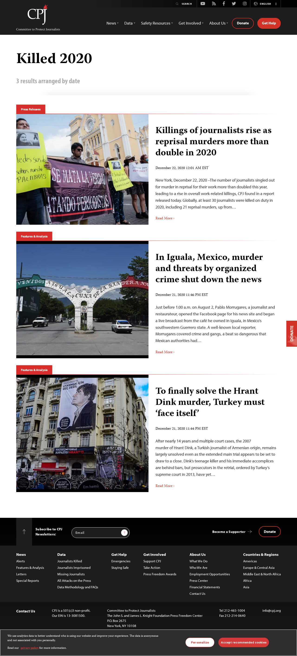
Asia (246, 587)
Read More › (164, 219)
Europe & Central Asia (258, 567)
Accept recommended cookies (243, 642)
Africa (247, 580)
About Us (198, 554)
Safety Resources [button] (155, 23)
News (21, 554)
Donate (243, 23)
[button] (276, 3)
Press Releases (31, 109)
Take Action (151, 567)
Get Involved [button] (190, 23)
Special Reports (27, 580)
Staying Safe (120, 567)
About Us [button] (217, 23)
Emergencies (120, 561)
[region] (148, 642)
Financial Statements (205, 587)
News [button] (111, 23)
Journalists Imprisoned (73, 567)
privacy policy (30, 648)
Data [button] (128, 23)
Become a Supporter (228, 531)
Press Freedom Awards (159, 574)
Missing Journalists (71, 574)
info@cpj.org (271, 610)
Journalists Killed (69, 561)
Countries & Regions (260, 554)
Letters (21, 574)
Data (61, 554)
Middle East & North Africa (262, 574)
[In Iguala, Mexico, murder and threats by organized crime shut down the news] (214, 299)
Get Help (269, 23)
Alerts (20, 561)
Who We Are (198, 567)
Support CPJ (152, 561)
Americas (250, 561)
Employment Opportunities (210, 574)
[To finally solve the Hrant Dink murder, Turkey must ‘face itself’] (214, 433)
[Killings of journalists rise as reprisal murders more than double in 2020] (214, 169)
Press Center (199, 580)
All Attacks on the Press (74, 580)
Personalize (200, 642)
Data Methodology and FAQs (77, 587)
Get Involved (154, 554)
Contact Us (197, 593)
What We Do (198, 561)
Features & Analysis (34, 236)
